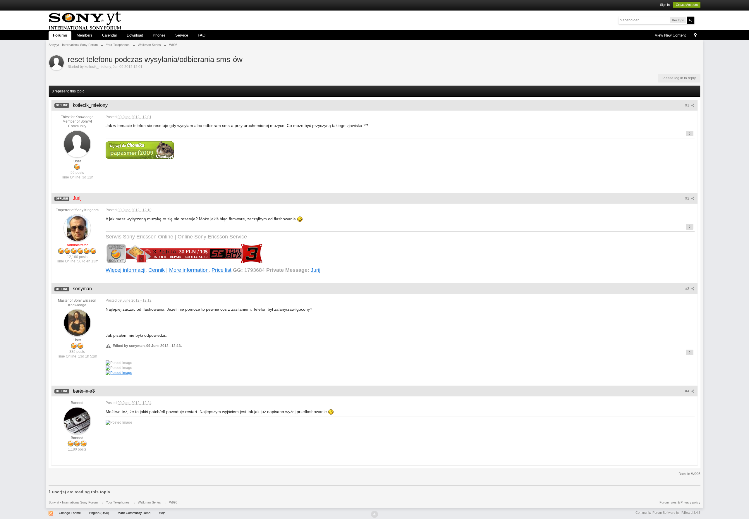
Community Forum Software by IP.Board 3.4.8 (667, 512)
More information (189, 270)
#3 (687, 289)
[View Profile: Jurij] (77, 228)
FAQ (201, 35)
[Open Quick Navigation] (695, 35)
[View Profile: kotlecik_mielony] (77, 144)
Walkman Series (149, 502)
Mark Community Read (134, 513)
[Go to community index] (85, 20)
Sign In (665, 4)
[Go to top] (374, 514)
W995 (173, 502)
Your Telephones (118, 502)
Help (162, 513)
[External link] (140, 150)
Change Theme (70, 513)
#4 (687, 391)
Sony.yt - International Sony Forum (73, 502)
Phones (159, 35)
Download (135, 35)
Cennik (156, 270)
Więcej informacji (125, 270)
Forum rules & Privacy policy (679, 502)
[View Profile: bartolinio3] (77, 420)
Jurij (315, 270)
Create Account (687, 4)
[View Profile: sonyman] (77, 323)
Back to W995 (689, 474)
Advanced (698, 20)
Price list (221, 270)
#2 (687, 198)
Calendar (109, 35)
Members (84, 35)
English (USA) (99, 513)
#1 (687, 105)
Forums (60, 35)
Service (181, 35)
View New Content (670, 35)
